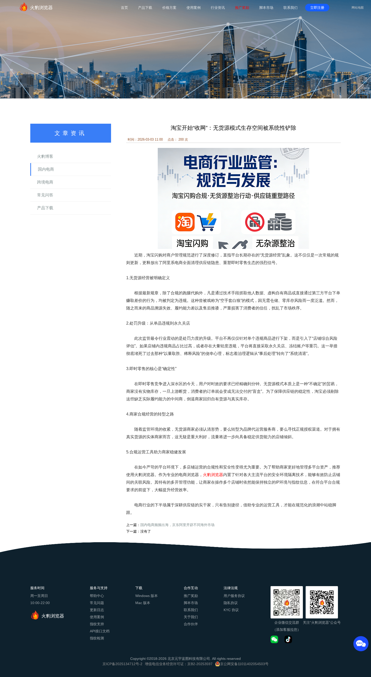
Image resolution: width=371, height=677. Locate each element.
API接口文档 (100, 631)
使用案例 (194, 8)
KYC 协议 (231, 610)
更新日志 (97, 610)
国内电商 (46, 169)
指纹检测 (97, 638)
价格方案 (169, 8)
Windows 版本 (146, 596)
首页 (124, 8)
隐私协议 (231, 603)
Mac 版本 (142, 603)
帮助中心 (97, 596)
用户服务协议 (234, 596)
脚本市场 (266, 8)
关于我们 (191, 617)
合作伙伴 (191, 624)
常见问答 (45, 195)
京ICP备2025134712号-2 (122, 664)
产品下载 (145, 8)
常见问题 (97, 603)
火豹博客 (45, 156)
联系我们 (290, 8)
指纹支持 (97, 624)
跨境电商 (45, 182)
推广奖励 (242, 8)
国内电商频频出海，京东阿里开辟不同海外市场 (177, 525)
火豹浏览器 (41, 7)
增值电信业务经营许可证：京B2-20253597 (179, 664)
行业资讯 (218, 8)
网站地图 (358, 7)
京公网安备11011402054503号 (244, 664)
